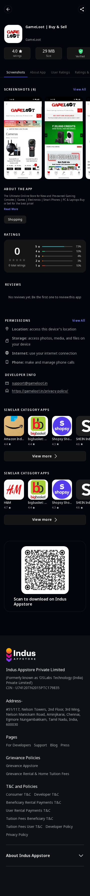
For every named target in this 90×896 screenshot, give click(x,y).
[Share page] (82, 9)
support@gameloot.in (30, 383)
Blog (54, 745)
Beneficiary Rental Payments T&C (33, 802)
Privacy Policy (17, 834)
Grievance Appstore (22, 765)
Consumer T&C (18, 794)
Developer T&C (46, 794)
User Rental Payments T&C (28, 810)
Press (65, 745)
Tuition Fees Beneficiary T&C (29, 818)
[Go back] (8, 9)
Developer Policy (59, 826)
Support (40, 745)
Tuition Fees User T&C (24, 826)
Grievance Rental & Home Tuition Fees (37, 773)
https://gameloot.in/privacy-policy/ (40, 391)
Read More (11, 209)
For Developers (18, 745)
